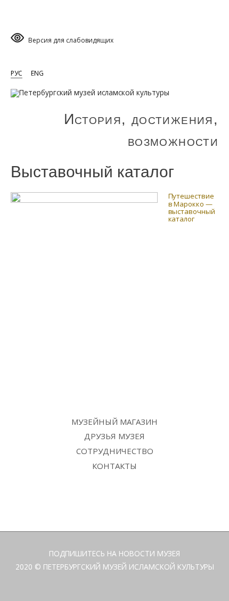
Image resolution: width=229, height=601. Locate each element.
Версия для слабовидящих (70, 40)
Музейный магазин (114, 421)
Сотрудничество (114, 451)
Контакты (114, 465)
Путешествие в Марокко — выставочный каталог (191, 207)
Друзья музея (114, 436)
